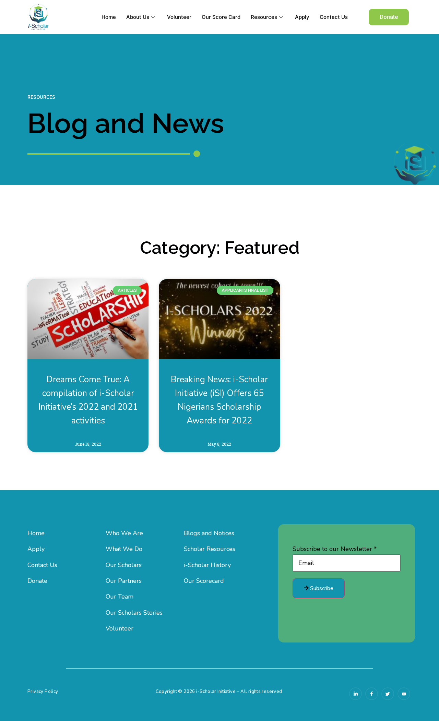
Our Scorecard (204, 581)
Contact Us (334, 17)
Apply (302, 17)
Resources (264, 17)
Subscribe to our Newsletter (335, 549)
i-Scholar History (207, 565)
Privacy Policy (42, 691)
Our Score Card (221, 17)
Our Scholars (124, 565)
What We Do (124, 549)
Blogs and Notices (209, 533)
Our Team (119, 596)
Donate (37, 581)
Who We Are (124, 533)
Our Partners (124, 581)
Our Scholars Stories (134, 613)
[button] (389, 17)
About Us (137, 17)
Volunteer (179, 17)
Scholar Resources (209, 549)
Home (109, 17)
